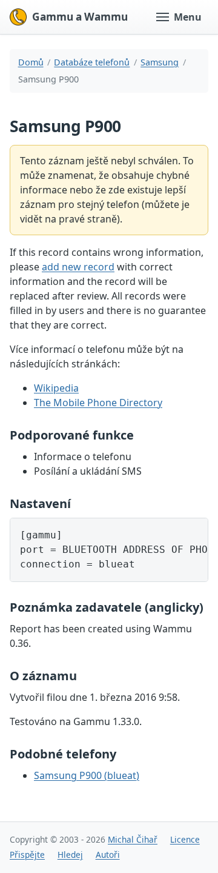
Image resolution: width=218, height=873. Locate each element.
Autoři (108, 854)
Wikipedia (56, 388)
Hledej (70, 854)
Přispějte (27, 854)
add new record (78, 266)
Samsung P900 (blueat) (86, 775)
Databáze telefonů (92, 62)
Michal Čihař (132, 839)
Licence (185, 839)
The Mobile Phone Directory (98, 402)
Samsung (159, 62)
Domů (31, 62)
